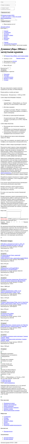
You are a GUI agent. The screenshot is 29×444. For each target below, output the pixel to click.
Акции (6, 36)
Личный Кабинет (8, 437)
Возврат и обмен (8, 35)
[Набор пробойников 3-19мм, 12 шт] (11, 290)
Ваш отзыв (4, 217)
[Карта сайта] (1, 397)
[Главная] (7, 15)
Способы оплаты (8, 77)
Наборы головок (8, 409)
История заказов (8, 439)
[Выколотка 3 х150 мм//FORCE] (10, 268)
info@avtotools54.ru (6, 18)
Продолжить (4, 223)
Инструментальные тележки (11, 410)
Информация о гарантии (7, 71)
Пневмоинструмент (9, 403)
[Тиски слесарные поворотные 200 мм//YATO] (14, 279)
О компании (7, 32)
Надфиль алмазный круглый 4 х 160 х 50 (12, 245)
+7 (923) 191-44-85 (16, 16)
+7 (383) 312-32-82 (6, 16)
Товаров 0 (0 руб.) (5, 21)
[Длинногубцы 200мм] (7, 313)
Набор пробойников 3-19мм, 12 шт (10, 292)
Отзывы (6, 39)
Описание (6, 74)
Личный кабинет (5, 27)
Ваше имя (3, 210)
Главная (6, 31)
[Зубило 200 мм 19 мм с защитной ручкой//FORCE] (14, 256)
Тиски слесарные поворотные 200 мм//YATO (13, 280)
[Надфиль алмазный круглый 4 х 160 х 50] (12, 244)
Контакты (6, 38)
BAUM (15, 61)
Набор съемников (9, 406)
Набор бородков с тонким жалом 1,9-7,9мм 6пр (14, 326)
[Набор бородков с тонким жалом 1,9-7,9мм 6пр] (14, 325)
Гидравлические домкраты (11, 407)
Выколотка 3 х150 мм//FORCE (9, 269)
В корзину (3, 70)
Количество (4, 68)
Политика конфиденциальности (13, 425)
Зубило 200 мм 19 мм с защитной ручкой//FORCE (14, 258)
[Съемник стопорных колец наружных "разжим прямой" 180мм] (14, 337)
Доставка (6, 34)
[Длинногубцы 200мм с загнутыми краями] (16, 56)
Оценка (3, 222)
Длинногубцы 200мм (6, 315)
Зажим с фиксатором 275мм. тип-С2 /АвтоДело (14, 303)
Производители (8, 431)
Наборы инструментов (10, 404)
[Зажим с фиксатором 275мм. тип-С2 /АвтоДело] (14, 302)
